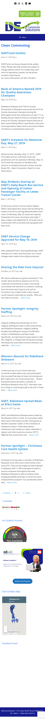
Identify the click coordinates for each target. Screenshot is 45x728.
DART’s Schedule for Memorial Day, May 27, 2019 (21, 141)
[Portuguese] (16, 507)
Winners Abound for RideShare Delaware (22, 357)
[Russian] (14, 507)
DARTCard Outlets (13, 53)
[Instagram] (19, 4)
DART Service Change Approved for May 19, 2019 (19, 237)
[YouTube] (29, 4)
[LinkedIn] (26, 4)
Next (29, 493)
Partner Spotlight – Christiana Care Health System (21, 447)
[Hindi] (5, 507)
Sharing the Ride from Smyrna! (22, 267)
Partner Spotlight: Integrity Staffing (19, 310)
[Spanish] (3, 507)
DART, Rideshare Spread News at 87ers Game (21, 402)
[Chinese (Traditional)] (12, 507)
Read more (25, 297)
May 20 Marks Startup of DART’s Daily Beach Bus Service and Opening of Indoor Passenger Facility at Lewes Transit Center (22, 188)
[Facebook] (15, 4)
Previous (6, 493)
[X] (22, 4)
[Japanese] (10, 507)
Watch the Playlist (22, 581)
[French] (8, 507)
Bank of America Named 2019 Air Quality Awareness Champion (21, 92)
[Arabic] (18, 507)
